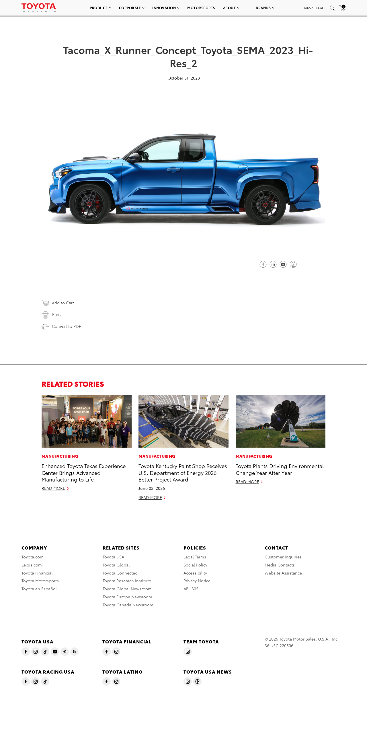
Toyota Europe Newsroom (127, 596)
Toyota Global (116, 565)
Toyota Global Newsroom (127, 588)
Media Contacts (280, 565)
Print (56, 314)
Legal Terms (195, 557)
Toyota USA (113, 557)
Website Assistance (283, 573)
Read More (53, 488)
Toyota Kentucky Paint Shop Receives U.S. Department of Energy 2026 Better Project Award (182, 472)
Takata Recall (314, 7)
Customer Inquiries (283, 557)
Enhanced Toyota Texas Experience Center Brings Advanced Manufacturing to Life (84, 472)
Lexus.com (32, 565)
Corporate (130, 7)
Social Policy (195, 565)
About (229, 7)
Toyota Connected (120, 573)
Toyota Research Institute (127, 580)
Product (99, 7)
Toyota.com (33, 557)
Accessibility (195, 573)
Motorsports (201, 7)
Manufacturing (60, 456)
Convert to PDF (66, 326)
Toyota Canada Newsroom (128, 605)
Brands (263, 7)
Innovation (164, 7)
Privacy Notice (197, 580)
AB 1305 (191, 588)
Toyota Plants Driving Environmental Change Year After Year (280, 469)
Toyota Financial (37, 573)
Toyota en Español (39, 588)
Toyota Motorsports (40, 580)
